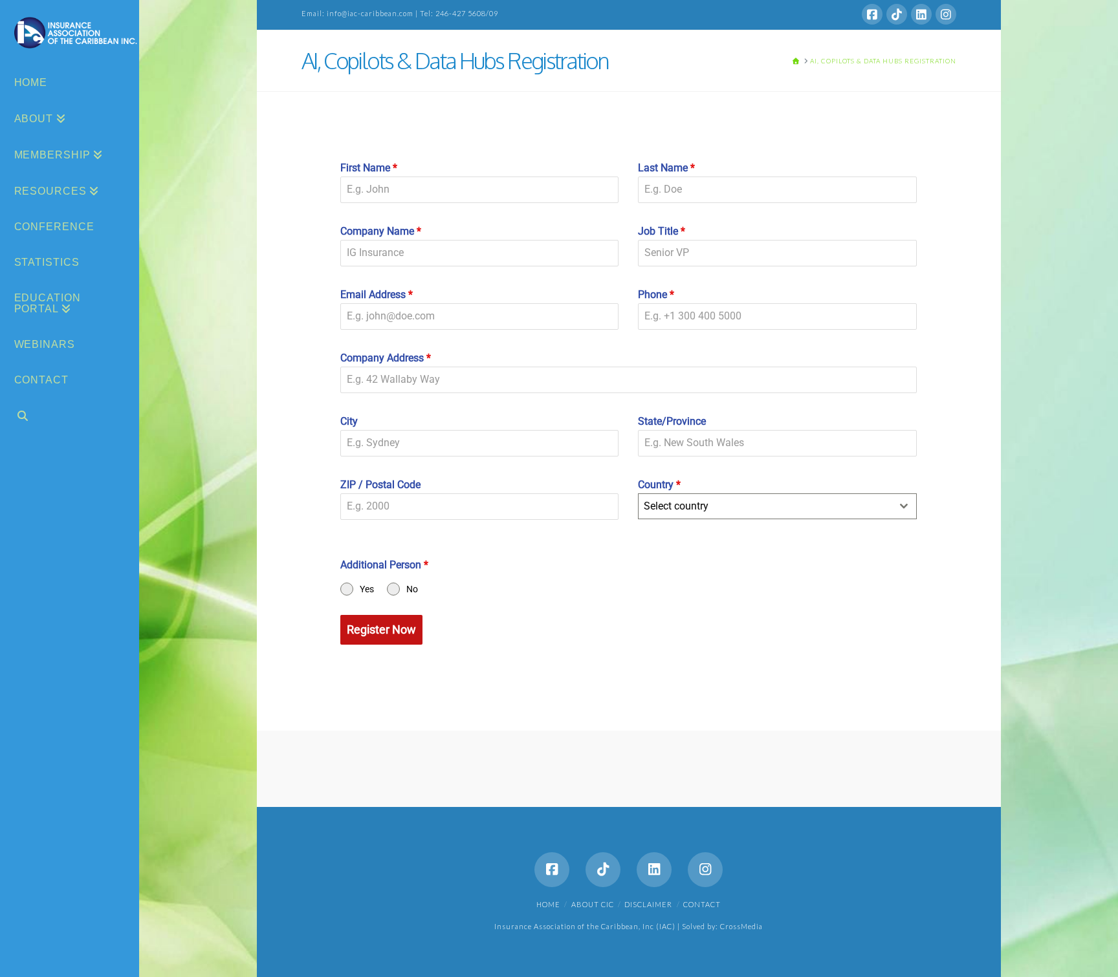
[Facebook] (872, 14)
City (349, 421)
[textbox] (765, 506)
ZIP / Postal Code (380, 484)
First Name (368, 168)
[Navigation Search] (69, 418)
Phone (656, 294)
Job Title (661, 231)
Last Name (666, 168)
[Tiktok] (896, 14)
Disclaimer (648, 904)
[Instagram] (946, 14)
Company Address (385, 358)
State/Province (672, 421)
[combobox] (777, 506)
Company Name (380, 231)
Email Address (376, 294)
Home (548, 904)
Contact (702, 904)
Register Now (381, 629)
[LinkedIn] (921, 14)
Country (659, 484)
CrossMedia (741, 926)
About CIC (592, 904)
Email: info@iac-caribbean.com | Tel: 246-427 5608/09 (399, 13)
